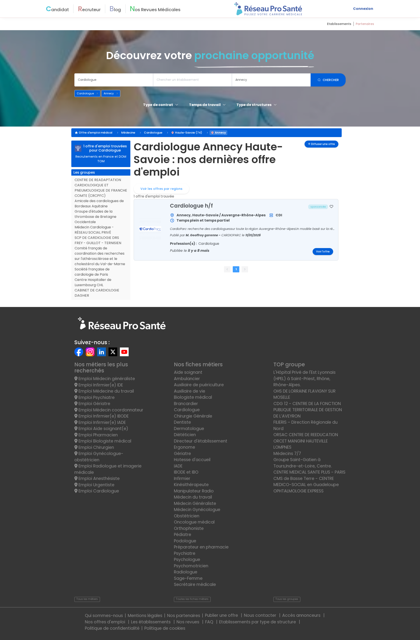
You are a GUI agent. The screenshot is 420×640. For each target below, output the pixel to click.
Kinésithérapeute (191, 485)
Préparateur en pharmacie (201, 547)
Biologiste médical (193, 397)
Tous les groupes (286, 599)
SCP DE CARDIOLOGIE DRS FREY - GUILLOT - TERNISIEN (98, 240)
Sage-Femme (188, 578)
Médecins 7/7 (287, 454)
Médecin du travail (193, 497)
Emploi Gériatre (93, 404)
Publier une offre (222, 615)
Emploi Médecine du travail (105, 391)
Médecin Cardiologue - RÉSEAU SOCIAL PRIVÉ (94, 230)
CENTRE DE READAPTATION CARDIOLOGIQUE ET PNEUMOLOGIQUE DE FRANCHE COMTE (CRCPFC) (101, 187)
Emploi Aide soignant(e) (102, 429)
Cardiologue (153, 132)
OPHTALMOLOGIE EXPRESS (298, 491)
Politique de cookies (164, 628)
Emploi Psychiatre (96, 397)
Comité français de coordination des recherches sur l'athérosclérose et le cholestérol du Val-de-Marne (100, 256)
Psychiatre (184, 553)
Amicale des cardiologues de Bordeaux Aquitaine (99, 203)
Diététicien (185, 435)
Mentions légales (145, 616)
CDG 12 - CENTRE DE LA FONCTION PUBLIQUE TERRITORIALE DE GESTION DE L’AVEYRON (307, 410)
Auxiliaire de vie (189, 391)
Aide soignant (188, 372)
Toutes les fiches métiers (192, 599)
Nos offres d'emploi (105, 622)
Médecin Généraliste (195, 503)
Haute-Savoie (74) (188, 132)
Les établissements (151, 622)
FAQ (209, 622)
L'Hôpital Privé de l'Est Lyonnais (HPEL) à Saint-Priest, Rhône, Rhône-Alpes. (304, 378)
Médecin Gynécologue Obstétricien (197, 513)
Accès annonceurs (302, 615)
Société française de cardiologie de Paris (92, 272)
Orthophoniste (189, 528)
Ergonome (184, 447)
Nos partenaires (183, 616)
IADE (178, 466)
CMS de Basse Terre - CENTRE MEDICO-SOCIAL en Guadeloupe (306, 482)
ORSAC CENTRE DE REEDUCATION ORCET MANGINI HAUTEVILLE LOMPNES (305, 441)
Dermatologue (189, 429)
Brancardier (186, 404)
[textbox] (113, 79)
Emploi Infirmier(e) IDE (100, 385)
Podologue (185, 541)
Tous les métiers (87, 599)
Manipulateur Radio (194, 491)
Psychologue (187, 559)
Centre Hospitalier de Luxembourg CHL (93, 282)
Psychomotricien (191, 566)
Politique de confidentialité (112, 628)
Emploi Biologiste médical (104, 441)
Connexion (363, 8)
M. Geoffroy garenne (202, 235)
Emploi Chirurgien (95, 447)
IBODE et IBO (186, 472)
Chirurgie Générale (193, 416)
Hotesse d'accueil (192, 460)
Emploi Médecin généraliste (106, 379)
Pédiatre (182, 535)
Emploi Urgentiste (95, 485)
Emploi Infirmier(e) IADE (101, 422)
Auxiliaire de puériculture (199, 385)
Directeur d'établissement (200, 441)
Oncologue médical (194, 522)
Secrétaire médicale (195, 584)
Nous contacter (260, 615)
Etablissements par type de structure (258, 622)
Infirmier (182, 478)
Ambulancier (187, 379)
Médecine (128, 132)
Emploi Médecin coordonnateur (110, 410)
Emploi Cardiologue (98, 491)
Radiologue (185, 572)
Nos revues (188, 622)
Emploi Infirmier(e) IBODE (103, 416)
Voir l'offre (323, 251)
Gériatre (182, 454)
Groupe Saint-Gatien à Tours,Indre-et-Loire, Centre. (302, 463)
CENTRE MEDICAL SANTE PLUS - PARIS (309, 472)
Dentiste (182, 422)
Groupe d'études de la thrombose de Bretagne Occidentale (95, 216)
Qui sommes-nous (104, 616)
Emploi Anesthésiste (98, 478)
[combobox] (113, 79)
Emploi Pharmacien (97, 435)
